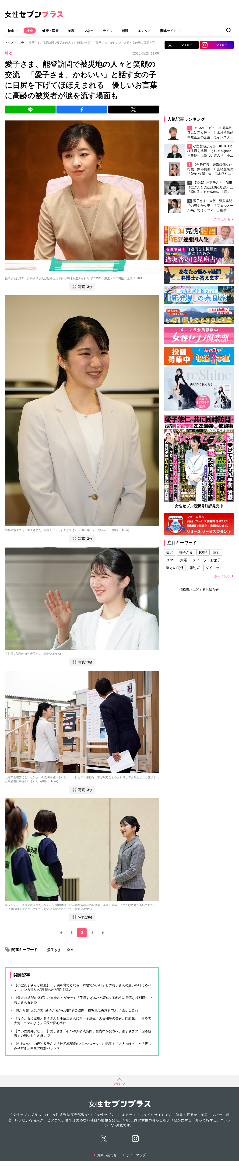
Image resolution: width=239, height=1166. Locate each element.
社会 (29, 31)
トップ (9, 42)
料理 (125, 31)
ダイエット (214, 568)
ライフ (108, 31)
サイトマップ (136, 1155)
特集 (11, 31)
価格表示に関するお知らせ (199, 589)
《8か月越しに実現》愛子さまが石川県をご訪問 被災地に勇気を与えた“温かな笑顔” (76, 1010)
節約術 (194, 568)
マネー (89, 31)
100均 (202, 552)
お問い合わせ (107, 1155)
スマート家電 (176, 560)
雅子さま (186, 552)
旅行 (216, 552)
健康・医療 (50, 31)
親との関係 (175, 568)
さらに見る (222, 219)
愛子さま (54, 950)
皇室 (70, 950)
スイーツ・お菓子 (207, 560)
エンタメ (144, 31)
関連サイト (168, 31)
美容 (71, 31)
